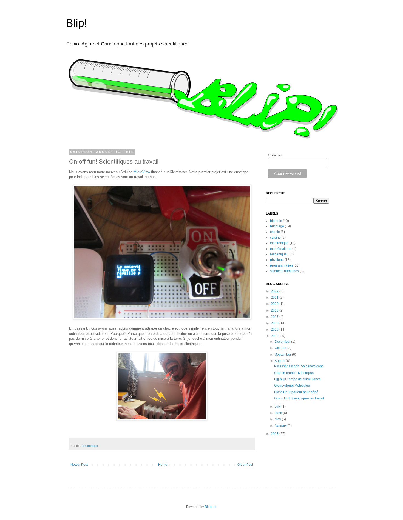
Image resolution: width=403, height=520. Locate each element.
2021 (275, 297)
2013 (275, 434)
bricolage (277, 226)
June (279, 413)
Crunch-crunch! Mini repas (294, 373)
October (281, 348)
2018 (275, 310)
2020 (275, 304)
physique (277, 260)
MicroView (142, 172)
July (278, 406)
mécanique (278, 254)
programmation (281, 265)
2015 (275, 330)
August (280, 361)
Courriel (275, 155)
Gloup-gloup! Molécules (292, 385)
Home (162, 465)
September (283, 354)
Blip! (76, 23)
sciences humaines (284, 271)
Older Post (245, 465)
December (283, 342)
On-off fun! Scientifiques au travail (299, 398)
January (281, 426)
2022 (275, 291)
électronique (90, 445)
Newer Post (79, 465)
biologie (276, 221)
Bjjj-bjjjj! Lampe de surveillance (297, 379)
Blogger (210, 507)
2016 (275, 323)
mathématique (280, 249)
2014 (275, 336)
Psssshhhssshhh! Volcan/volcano (299, 366)
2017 (275, 317)
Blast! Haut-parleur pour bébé (296, 392)
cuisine (275, 237)
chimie (275, 232)
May (278, 419)
